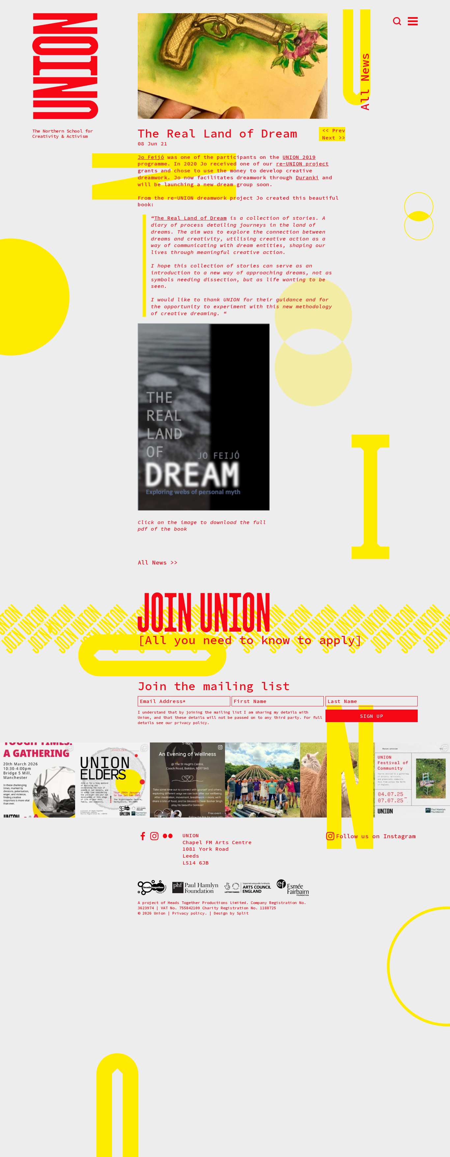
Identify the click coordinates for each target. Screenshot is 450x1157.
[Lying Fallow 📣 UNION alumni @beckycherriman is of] (337, 779)
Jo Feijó (151, 157)
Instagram (154, 836)
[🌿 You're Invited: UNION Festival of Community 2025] (412, 779)
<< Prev (333, 130)
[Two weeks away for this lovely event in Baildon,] (187, 779)
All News (364, 82)
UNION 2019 (299, 157)
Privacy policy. (189, 913)
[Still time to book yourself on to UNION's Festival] (262, 779)
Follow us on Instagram (376, 836)
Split (242, 913)
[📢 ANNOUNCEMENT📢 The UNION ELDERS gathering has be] (112, 779)
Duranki (307, 177)
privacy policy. (192, 722)
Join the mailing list (214, 686)
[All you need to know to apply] (250, 640)
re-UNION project (302, 163)
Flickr (168, 836)
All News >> (158, 562)
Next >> (333, 137)
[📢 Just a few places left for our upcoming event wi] (37, 779)
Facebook (143, 836)
